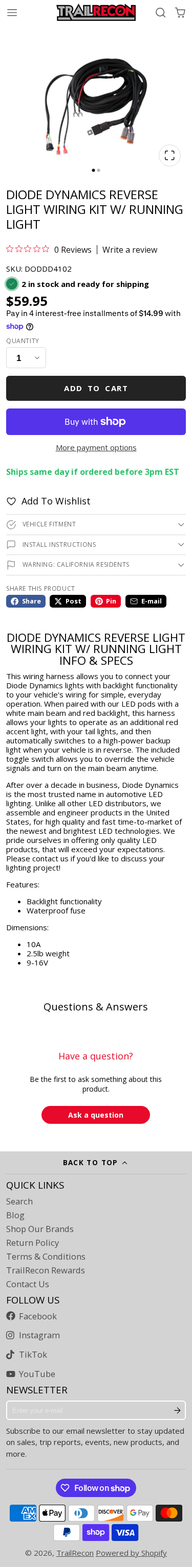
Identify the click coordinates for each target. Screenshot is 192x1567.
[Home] (96, 12)
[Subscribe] (177, 1410)
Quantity (22, 341)
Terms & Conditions (46, 1256)
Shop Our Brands (40, 1229)
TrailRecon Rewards (45, 1270)
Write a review (129, 249)
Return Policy (32, 1243)
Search (19, 1201)
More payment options (96, 447)
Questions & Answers (96, 1007)
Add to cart (96, 388)
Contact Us (27, 1284)
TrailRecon (75, 1553)
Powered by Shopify (131, 1553)
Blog (15, 1215)
